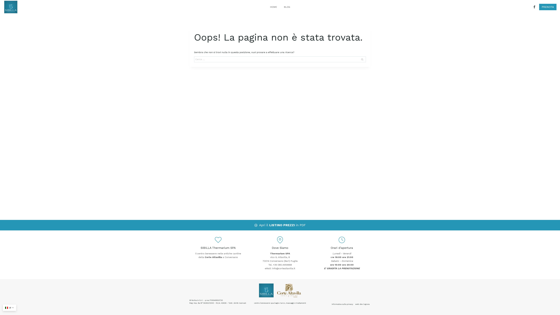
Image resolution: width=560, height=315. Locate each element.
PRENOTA (548, 6)
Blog (287, 7)
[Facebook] (534, 7)
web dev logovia (362, 304)
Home (273, 7)
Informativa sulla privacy (342, 304)
